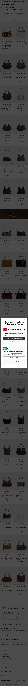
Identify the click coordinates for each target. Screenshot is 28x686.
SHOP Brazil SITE (14, 357)
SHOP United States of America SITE (14, 338)
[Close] (25, 320)
